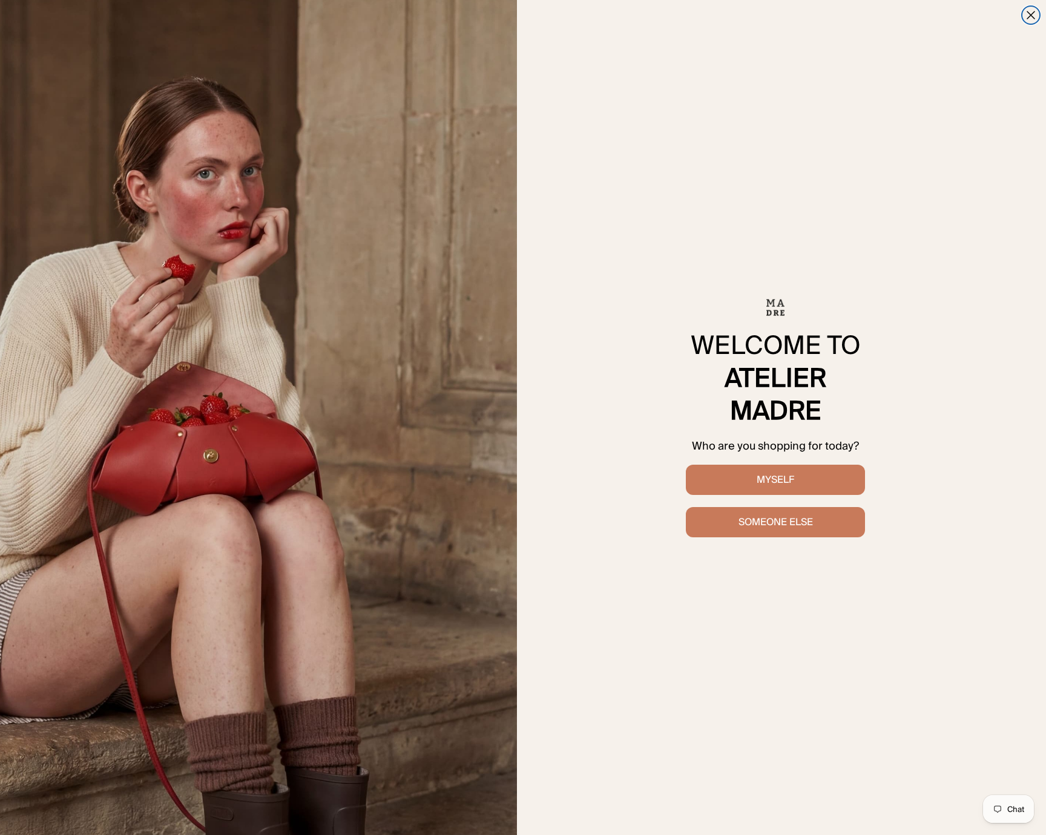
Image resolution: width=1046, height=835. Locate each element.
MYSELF (775, 479)
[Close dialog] (1031, 15)
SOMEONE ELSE (775, 522)
